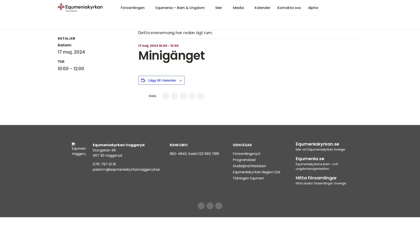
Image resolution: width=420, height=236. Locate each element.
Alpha (313, 7)
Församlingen (133, 7)
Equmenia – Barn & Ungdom (180, 7)
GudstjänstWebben (249, 165)
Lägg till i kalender (162, 80)
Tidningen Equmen (248, 178)
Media (238, 7)
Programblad (244, 159)
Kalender (262, 7)
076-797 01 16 (104, 164)
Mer (218, 7)
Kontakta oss (289, 7)
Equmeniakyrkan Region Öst (256, 172)
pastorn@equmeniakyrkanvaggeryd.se (126, 169)
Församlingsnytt (247, 153)
